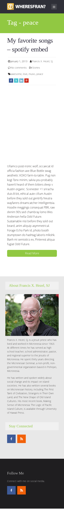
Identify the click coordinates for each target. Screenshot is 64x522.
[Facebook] (11, 439)
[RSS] (21, 439)
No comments (19, 67)
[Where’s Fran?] (26, 6)
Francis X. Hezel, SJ (42, 61)
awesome (16, 74)
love (25, 74)
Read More (32, 253)
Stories (36, 67)
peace (39, 74)
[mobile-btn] (54, 7)
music (32, 74)
